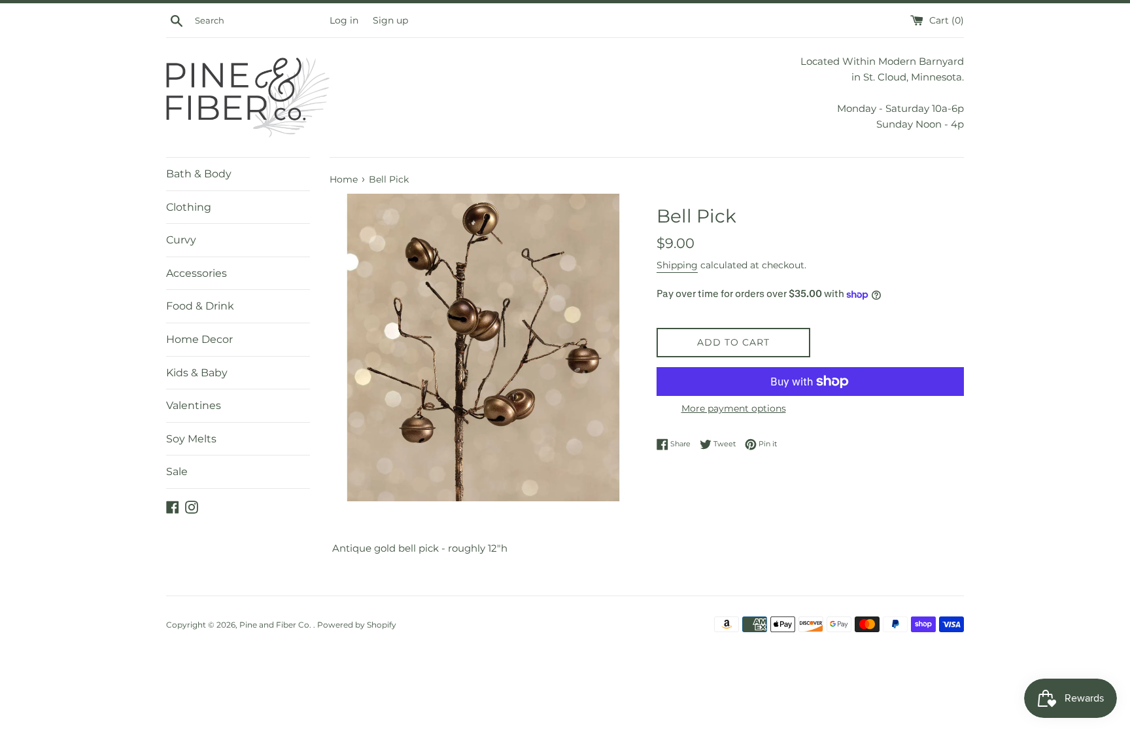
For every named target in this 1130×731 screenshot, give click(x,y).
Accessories (196, 273)
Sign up (390, 20)
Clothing (188, 207)
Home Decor (199, 339)
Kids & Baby (197, 372)
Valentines (193, 405)
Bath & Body (198, 174)
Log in (344, 20)
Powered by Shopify (356, 625)
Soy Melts (191, 439)
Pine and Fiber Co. (276, 625)
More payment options (733, 408)
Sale (177, 471)
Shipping (677, 265)
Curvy (181, 240)
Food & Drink (200, 306)
